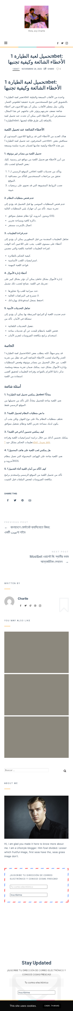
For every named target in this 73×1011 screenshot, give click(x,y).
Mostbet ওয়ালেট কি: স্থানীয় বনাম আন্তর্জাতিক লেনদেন (36, 557)
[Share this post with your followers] (15, 500)
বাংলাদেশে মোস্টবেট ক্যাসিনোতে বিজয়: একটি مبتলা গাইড (36, 528)
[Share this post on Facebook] (7, 500)
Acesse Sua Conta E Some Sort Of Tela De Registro (36, 732)
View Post (36, 700)
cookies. (31, 1005)
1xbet (16, 69)
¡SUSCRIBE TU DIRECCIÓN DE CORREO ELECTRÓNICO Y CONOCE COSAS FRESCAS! (34, 877)
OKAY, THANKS (51, 1006)
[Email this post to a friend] (30, 500)
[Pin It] (22, 500)
